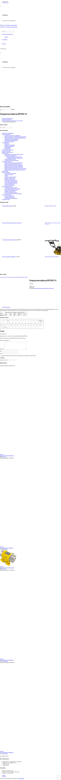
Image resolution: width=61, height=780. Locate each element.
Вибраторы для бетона (6, 134)
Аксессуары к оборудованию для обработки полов (14, 154)
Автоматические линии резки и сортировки (12, 188)
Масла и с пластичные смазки (7, 152)
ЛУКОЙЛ (27, 277)
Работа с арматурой (6, 172)
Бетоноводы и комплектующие (7, 133)
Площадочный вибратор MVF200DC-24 (7, 660)
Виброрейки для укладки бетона (10, 155)
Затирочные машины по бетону (10, 159)
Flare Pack (5, 277)
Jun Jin (7, 277)
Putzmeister (13, 277)
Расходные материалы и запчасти (11, 192)
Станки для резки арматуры (9, 185)
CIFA (0, 277)
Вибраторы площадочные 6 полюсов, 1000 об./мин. (14, 166)
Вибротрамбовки (8, 147)
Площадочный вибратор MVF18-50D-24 (7, 455)
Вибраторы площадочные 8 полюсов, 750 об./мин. (14, 167)
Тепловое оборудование (6, 194)
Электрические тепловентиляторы (11, 198)
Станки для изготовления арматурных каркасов (13, 193)
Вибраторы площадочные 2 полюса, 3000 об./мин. (14, 162)
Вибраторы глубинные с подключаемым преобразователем (15, 136)
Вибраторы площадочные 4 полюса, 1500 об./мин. (14, 165)
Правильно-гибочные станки (10, 178)
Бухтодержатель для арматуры (10, 173)
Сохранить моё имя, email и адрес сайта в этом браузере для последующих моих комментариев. (18, 355)
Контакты (4, 776)
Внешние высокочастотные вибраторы (12, 139)
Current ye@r (2, 360)
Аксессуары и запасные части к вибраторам (12, 135)
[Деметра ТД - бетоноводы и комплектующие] (8, 25)
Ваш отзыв (2, 349)
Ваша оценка (2, 340)
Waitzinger (24, 277)
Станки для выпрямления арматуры (11, 182)
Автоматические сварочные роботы (11, 190)
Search (13, 109)
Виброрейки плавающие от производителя (15, 158)
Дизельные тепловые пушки (10, 197)
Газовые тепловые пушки (9, 195)
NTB (11, 277)
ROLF (15, 277)
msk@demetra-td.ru (5, 2)
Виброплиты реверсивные (9, 146)
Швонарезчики (7, 148)
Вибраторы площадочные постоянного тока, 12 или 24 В (12, 120)
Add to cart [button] (4, 456)
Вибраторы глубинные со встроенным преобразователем (15, 137)
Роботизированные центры (7, 186)
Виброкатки (7, 143)
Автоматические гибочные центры (11, 187)
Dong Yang (2, 277)
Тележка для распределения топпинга (11, 160)
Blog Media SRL (21, 778)
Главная (3, 775)
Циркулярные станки (6, 199)
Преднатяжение (5, 171)
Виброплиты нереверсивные (10, 145)
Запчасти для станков (9, 174)
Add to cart (32, 287)
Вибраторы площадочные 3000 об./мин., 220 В (13, 164)
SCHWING (18, 277)
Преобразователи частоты (9, 141)
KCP (10, 277)
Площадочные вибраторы (7, 119)
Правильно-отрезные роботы (10, 191)
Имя (1, 351)
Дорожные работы (5, 142)
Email (1, 353)
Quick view (2, 454)
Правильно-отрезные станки (10, 179)
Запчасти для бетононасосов (7, 118)
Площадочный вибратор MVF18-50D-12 (7, 567)
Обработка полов (5, 153)
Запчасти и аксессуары (6, 150)
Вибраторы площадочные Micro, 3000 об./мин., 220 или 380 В (15, 168)
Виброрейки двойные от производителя (14, 156)
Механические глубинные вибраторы (11, 140)
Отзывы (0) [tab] (8, 307)
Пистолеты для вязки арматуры (10, 177)
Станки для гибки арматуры (9, 184)
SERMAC (20, 277)
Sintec (22, 277)
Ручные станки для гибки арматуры (11, 180)
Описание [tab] (4, 307)
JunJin (9, 277)
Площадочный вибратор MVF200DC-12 (7, 752)
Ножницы (6, 175)
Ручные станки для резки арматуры (11, 181)
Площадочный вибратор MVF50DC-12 (6, 548)
